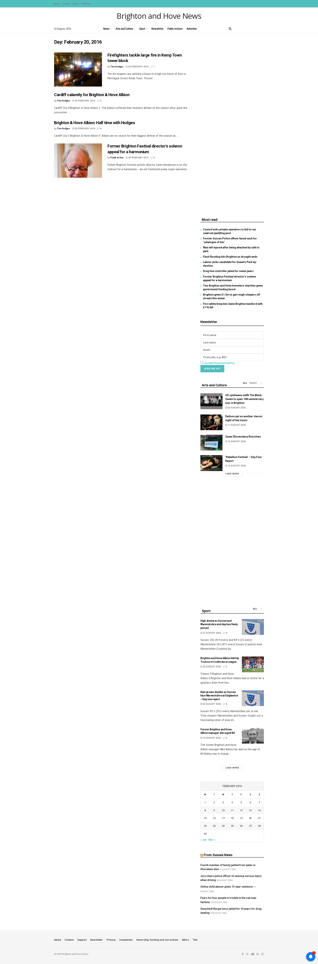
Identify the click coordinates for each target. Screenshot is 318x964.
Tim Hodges (116, 66)
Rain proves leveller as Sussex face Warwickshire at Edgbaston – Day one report (219, 696)
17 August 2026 (236, 425)
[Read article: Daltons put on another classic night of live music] (211, 422)
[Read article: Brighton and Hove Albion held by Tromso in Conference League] (253, 664)
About (56, 3)
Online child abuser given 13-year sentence (226, 886)
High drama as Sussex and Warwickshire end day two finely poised (219, 624)
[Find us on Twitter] (243, 28)
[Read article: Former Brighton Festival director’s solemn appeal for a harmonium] (78, 160)
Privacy (111, 939)
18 (232, 818)
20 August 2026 (236, 407)
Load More (232, 474)
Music (253, 383)
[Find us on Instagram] (262, 28)
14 (259, 810)
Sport (142, 28)
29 (205, 833)
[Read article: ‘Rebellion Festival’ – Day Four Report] (211, 463)
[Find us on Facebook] (237, 28)
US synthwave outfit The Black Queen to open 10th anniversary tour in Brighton (244, 399)
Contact (66, 3)
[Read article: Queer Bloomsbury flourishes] (211, 443)
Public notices (175, 28)
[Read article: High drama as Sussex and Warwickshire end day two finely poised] (253, 627)
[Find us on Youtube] (250, 28)
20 (250, 818)
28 (259, 825)
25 (232, 825)
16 (214, 818)
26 (241, 825)
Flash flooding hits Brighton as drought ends (230, 256)
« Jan (204, 839)
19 (241, 818)
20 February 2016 (138, 66)
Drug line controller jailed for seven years (228, 271)
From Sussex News (218, 855)
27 (250, 825)
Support (75, 3)
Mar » (212, 839)
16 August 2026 (236, 441)
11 (232, 810)
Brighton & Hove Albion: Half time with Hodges (94, 122)
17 (223, 818)
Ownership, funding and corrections (157, 939)
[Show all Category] (261, 383)
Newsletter (86, 3)
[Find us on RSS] (256, 28)
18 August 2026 (211, 738)
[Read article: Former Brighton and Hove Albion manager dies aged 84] (253, 736)
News (106, 28)
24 (223, 825)
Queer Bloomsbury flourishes (243, 436)
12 (241, 810)
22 (205, 825)
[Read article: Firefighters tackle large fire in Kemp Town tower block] (78, 69)
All (245, 383)
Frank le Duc (116, 157)
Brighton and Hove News (159, 16)
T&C (195, 939)
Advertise (192, 28)
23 (214, 825)
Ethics (185, 939)
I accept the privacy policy (219, 362)
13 (250, 810)
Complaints (125, 939)
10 (223, 810)
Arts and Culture (124, 28)
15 (205, 818)
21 (259, 818)
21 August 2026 (211, 633)
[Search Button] (230, 28)
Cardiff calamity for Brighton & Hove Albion (91, 94)
